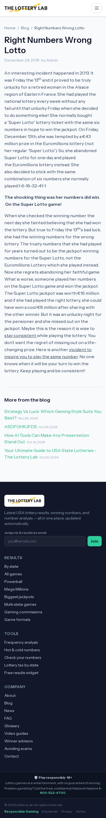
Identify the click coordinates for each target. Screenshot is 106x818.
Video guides (16, 733)
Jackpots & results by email (25, 533)
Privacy (66, 811)
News (9, 710)
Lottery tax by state (21, 665)
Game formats (17, 619)
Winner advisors (18, 741)
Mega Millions (16, 589)
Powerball (13, 581)
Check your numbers (22, 657)
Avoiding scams (18, 748)
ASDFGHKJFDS (20, 426)
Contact (11, 756)
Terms (80, 811)
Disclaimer (50, 811)
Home (9, 27)
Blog (25, 27)
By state (11, 566)
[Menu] (97, 8)
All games (13, 574)
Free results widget (21, 672)
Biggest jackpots (19, 596)
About (9, 695)
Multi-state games (20, 604)
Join (94, 541)
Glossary (11, 725)
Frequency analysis (21, 642)
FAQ (8, 718)
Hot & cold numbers (22, 649)
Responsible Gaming (21, 811)
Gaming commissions (23, 612)
